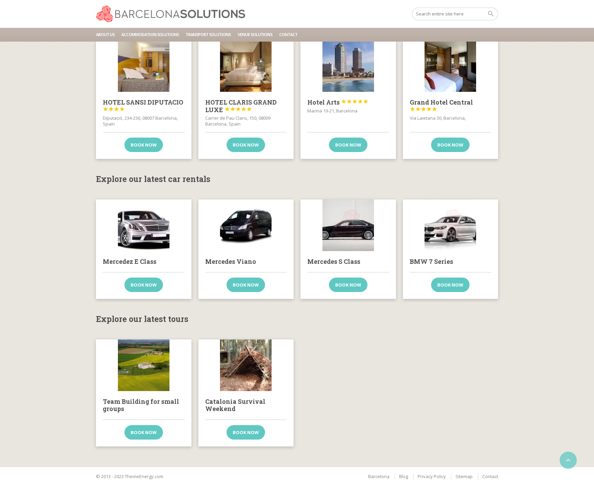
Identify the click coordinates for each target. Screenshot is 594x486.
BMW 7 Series (431, 261)
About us (105, 34)
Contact (288, 34)
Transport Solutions (208, 34)
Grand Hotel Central (441, 105)
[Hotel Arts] (348, 66)
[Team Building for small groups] (143, 365)
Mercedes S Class (333, 261)
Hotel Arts (337, 102)
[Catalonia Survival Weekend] (246, 365)
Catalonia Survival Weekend (235, 405)
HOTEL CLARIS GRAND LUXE (241, 106)
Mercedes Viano (230, 261)
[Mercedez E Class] (143, 225)
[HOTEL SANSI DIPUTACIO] (143, 66)
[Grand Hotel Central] (450, 66)
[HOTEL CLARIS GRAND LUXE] (246, 66)
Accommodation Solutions (150, 34)
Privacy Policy (432, 476)
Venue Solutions (255, 34)
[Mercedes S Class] (348, 225)
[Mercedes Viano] (246, 225)
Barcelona (378, 476)
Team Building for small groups (141, 405)
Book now (144, 145)
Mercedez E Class (129, 261)
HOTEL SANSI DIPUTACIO (143, 105)
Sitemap (464, 476)
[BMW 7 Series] (450, 225)
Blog (403, 476)
